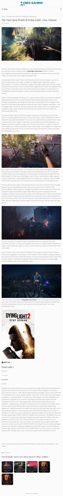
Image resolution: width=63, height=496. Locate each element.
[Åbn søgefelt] (60, 9)
